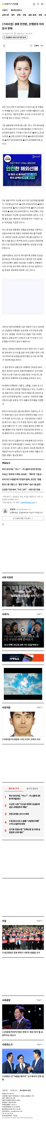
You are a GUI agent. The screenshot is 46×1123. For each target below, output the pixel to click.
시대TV (5, 614)
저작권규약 (13, 1090)
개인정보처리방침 (25, 1090)
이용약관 (5, 1090)
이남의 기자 (9, 33)
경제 (18, 15)
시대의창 (6, 707)
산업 (24, 15)
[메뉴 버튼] (42, 4)
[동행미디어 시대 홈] (10, 4)
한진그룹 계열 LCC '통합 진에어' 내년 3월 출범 (21, 484)
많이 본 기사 (14, 788)
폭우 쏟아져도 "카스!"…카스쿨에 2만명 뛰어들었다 (23, 469)
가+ (42, 45)
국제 (40, 15)
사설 (4, 920)
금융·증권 (32, 15)
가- (31, 45)
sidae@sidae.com (28, 502)
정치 (13, 15)
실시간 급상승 (32, 788)
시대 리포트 (7, 577)
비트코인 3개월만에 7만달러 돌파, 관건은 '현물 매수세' (23, 479)
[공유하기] (34, 4)
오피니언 (5, 15)
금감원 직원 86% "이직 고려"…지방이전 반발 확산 (23, 489)
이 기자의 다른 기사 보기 (22, 518)
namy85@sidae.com (23, 509)
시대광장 (6, 1000)
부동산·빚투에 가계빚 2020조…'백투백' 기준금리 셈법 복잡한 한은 (23, 474)
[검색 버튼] (38, 4)
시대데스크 (7, 1044)
